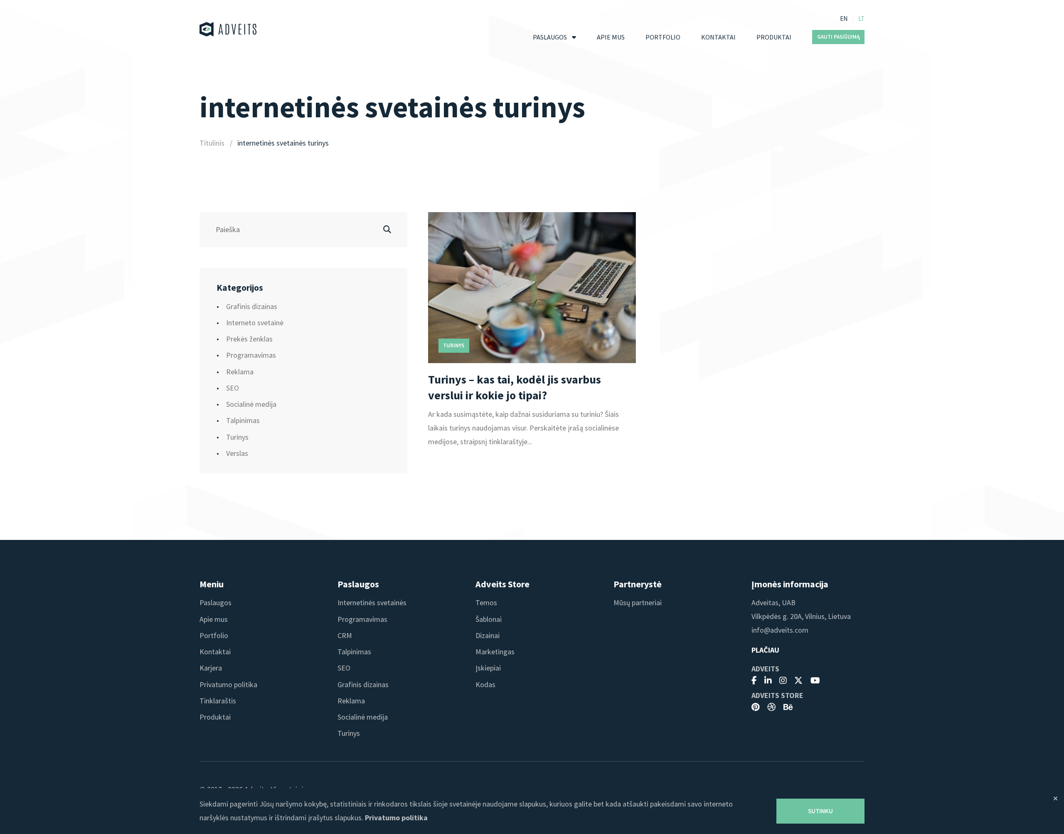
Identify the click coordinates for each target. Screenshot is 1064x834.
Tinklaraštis (218, 700)
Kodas (485, 684)
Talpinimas (243, 420)
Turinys (237, 437)
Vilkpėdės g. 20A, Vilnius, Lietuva (801, 616)
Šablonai (488, 619)
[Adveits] (228, 29)
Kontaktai (718, 37)
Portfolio (662, 37)
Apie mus (611, 37)
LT (861, 18)
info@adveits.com (779, 630)
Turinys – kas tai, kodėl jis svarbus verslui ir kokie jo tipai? (514, 387)
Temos (486, 602)
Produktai (773, 37)
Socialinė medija (251, 404)
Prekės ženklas (249, 339)
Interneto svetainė (254, 322)
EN (843, 18)
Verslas (237, 453)
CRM (344, 635)
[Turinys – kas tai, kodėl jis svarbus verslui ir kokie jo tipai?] (532, 287)
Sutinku (820, 811)
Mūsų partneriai (637, 602)
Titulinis (212, 143)
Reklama (240, 371)
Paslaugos (550, 37)
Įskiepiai (488, 668)
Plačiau (765, 650)
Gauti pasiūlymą (838, 36)
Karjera (211, 668)
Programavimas (251, 355)
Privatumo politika (228, 684)
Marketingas (495, 651)
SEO (232, 388)
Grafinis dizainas (251, 306)
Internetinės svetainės (371, 602)
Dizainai (487, 635)
